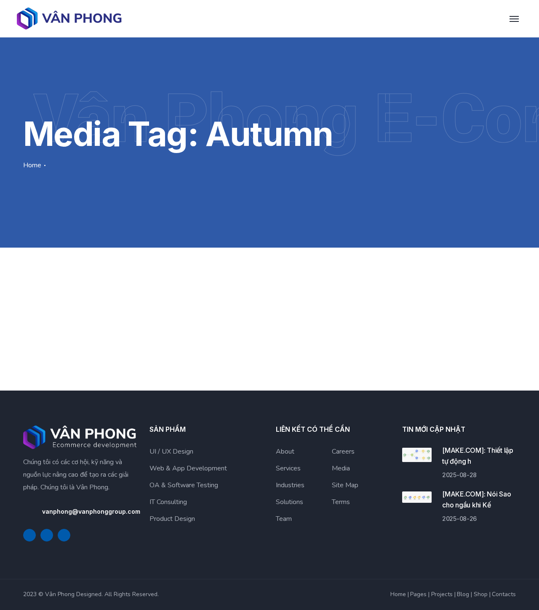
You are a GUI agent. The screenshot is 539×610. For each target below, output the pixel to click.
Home (32, 165)
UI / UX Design (171, 451)
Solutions (289, 502)
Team (284, 518)
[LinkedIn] (46, 535)
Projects (442, 594)
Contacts (504, 594)
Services (288, 468)
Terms (341, 502)
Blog (463, 594)
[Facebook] (29, 535)
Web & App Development (188, 468)
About (285, 451)
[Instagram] (64, 535)
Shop (481, 594)
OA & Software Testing (183, 485)
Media (341, 468)
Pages (418, 594)
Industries (290, 485)
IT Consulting (168, 502)
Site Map (345, 485)
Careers (343, 451)
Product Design (172, 518)
